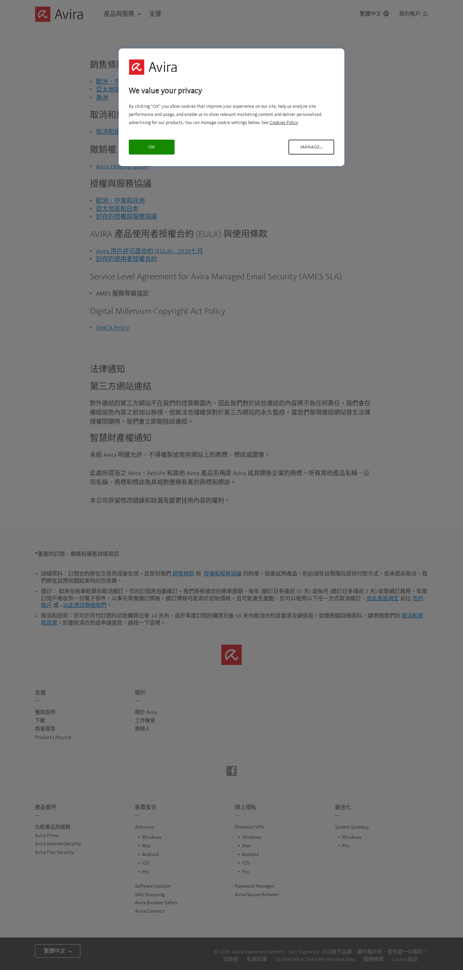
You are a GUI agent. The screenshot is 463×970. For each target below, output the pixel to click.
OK (151, 147)
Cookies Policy (283, 122)
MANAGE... (311, 147)
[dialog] (231, 107)
